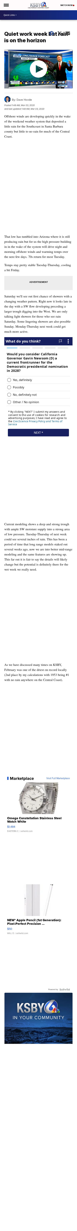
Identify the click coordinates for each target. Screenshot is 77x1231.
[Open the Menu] (6, 5)
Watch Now (66, 5)
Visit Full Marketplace (58, 778)
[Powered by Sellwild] (64, 989)
